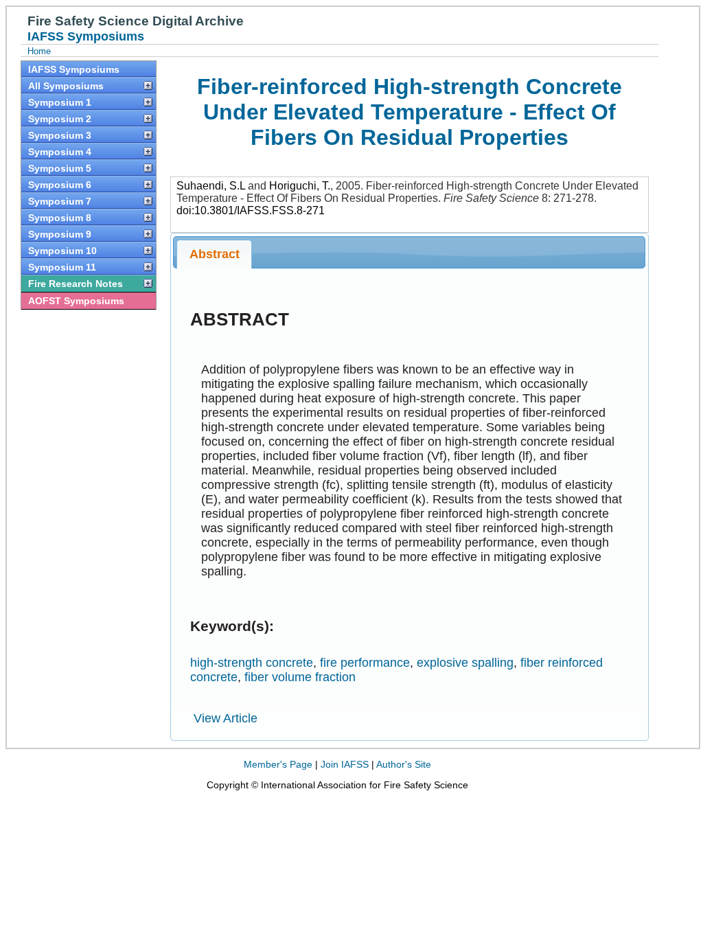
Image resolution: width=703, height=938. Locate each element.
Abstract (214, 254)
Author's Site (403, 764)
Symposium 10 (62, 250)
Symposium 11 (62, 267)
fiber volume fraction (300, 677)
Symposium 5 (59, 168)
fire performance (365, 663)
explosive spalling (465, 663)
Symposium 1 (59, 102)
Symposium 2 (59, 118)
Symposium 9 (59, 234)
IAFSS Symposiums (73, 69)
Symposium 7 (59, 201)
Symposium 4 (59, 151)
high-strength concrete (251, 663)
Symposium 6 (59, 184)
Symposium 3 (59, 135)
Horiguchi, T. (299, 186)
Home (39, 51)
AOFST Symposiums (76, 300)
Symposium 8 (59, 217)
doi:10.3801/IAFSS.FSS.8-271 (250, 210)
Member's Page (278, 764)
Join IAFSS (345, 764)
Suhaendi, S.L (210, 186)
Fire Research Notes (75, 283)
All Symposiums (66, 85)
